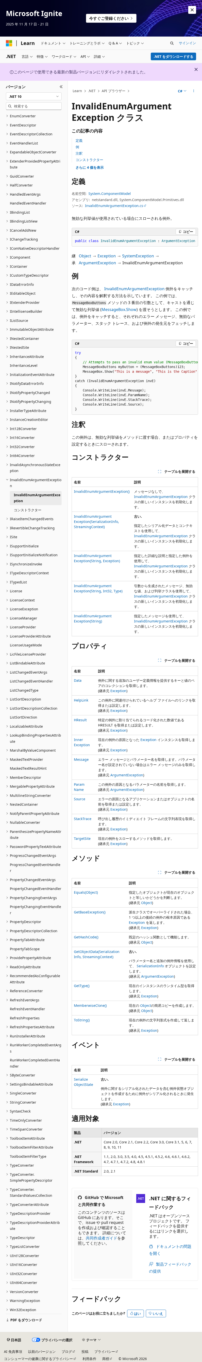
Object (85, 256)
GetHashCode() (86, 937)
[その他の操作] (193, 91)
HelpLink (81, 700)
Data (78, 680)
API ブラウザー (113, 90)
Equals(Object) (86, 892)
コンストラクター (89, 159)
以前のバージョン (42, 1351)
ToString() (82, 1020)
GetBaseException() (89, 912)
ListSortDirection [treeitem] (23, 717)
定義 (79, 140)
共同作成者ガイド (101, 1238)
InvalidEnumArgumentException (134, 288)
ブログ (67, 1351)
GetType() (81, 985)
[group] (135, 381)
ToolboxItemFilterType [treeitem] (28, 1156)
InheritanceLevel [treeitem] (23, 365)
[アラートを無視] (192, 10)
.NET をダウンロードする (173, 56)
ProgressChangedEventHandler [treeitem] (35, 867)
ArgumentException (97, 263)
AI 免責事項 (13, 1351)
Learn (77, 90)
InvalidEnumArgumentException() (102, 491)
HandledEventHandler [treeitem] (28, 203)
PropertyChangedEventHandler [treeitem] (35, 888)
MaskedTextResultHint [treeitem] (28, 768)
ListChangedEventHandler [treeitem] (31, 681)
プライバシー (104, 1351)
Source (79, 799)
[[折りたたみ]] (61, 87)
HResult (80, 720)
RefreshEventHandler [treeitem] (27, 1009)
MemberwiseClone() (90, 1005)
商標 (105, 1358)
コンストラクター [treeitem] (27, 510)
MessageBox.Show (118, 309)
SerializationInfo (150, 966)
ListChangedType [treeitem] (24, 690)
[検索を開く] (172, 43)
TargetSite (82, 838)
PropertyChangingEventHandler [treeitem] (35, 909)
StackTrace (82, 818)
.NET (92, 90)
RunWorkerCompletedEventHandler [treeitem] (35, 1063)
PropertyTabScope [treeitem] (25, 949)
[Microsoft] (9, 43)
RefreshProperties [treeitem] (25, 1018)
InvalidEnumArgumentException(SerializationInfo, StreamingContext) (96, 521)
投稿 (85, 1351)
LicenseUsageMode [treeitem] (26, 645)
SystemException (138, 256)
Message (81, 759)
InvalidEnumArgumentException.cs (114, 205)
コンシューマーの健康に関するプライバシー (38, 1358)
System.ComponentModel (109, 193)
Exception (107, 256)
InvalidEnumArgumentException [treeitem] (37, 498)
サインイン (187, 43)
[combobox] (34, 96)
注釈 (79, 153)
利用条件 (89, 1358)
